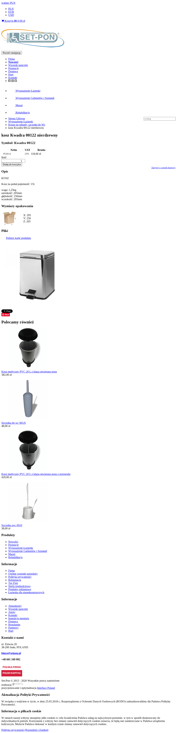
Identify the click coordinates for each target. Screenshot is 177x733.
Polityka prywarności (13, 730)
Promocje (13, 68)
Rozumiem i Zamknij (36, 730)
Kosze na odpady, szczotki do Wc (26, 124)
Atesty (11, 612)
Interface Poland (46, 687)
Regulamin (14, 624)
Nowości (13, 541)
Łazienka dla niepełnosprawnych (26, 592)
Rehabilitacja (22, 112)
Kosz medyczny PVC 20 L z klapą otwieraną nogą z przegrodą (35, 474)
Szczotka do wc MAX (13, 422)
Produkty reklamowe (19, 589)
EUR (11, 11)
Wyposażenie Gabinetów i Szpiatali (34, 98)
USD (11, 14)
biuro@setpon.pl (11, 653)
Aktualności (14, 605)
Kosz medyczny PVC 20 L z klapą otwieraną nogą (29, 371)
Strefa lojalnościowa (19, 586)
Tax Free (13, 583)
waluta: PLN (8, 2)
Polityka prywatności (19, 576)
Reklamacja (14, 579)
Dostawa (13, 71)
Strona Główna (16, 118)
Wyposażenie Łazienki (27, 90)
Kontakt (12, 77)
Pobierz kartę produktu (18, 238)
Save (7, 314)
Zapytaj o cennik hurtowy (163, 167)
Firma (11, 58)
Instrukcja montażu (18, 618)
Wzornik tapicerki (18, 65)
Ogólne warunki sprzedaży (23, 573)
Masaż (19, 105)
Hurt (10, 74)
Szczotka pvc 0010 (11, 525)
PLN (11, 8)
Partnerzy (13, 627)
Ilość (4, 157)
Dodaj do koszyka (12, 164)
